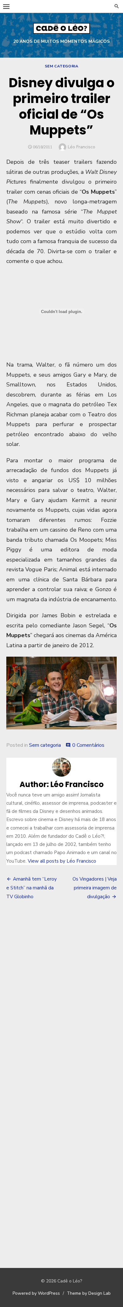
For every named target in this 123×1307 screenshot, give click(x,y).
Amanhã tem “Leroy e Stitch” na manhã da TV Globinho (31, 888)
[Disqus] (61, 998)
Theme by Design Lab (89, 1293)
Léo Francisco (81, 147)
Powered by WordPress (36, 1293)
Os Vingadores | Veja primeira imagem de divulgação (95, 888)
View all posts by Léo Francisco (62, 861)
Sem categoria (62, 66)
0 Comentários (88, 745)
